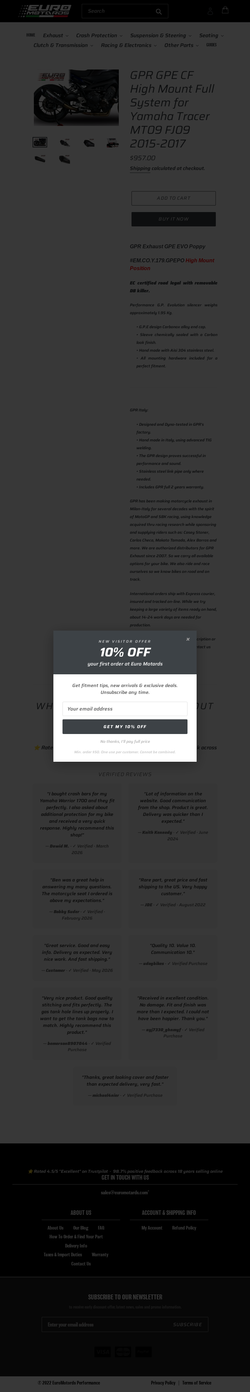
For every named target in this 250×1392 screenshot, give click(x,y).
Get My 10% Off (125, 726)
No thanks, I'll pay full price (125, 741)
